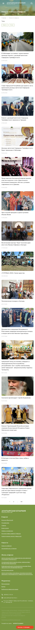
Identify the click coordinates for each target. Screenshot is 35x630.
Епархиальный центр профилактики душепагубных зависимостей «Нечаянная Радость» (16, 567)
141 (21, 501)
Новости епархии (6, 545)
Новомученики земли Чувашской (11, 536)
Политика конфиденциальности (10, 619)
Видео (3, 586)
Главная (3, 18)
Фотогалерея (5, 584)
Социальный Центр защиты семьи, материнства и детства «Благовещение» (15, 563)
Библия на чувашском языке (9, 589)
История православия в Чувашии (11, 533)
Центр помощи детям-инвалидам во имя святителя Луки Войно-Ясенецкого (16, 558)
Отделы (3, 525)
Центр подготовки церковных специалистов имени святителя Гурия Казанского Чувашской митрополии (17, 573)
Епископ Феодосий (7, 520)
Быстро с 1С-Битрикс (24, 627)
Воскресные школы (7, 570)
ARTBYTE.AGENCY (18, 623)
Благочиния (5, 528)
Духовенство (5, 523)
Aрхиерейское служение (9, 548)
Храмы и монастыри (7, 531)
